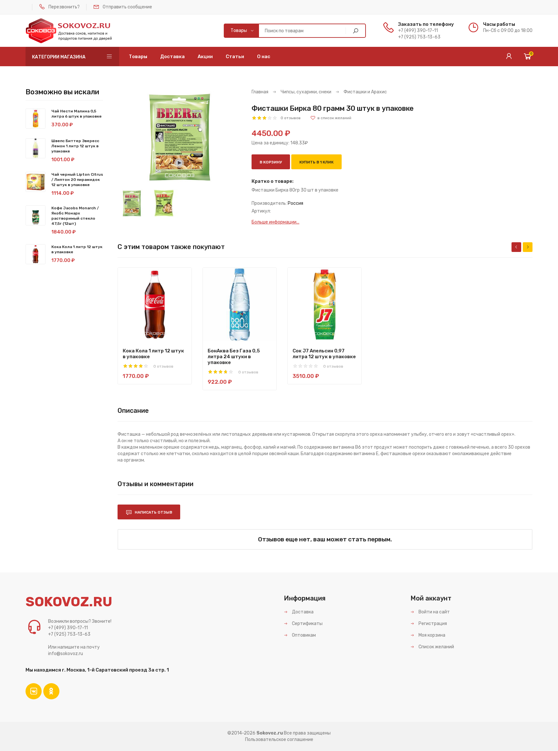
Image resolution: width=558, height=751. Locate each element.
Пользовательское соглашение (279, 739)
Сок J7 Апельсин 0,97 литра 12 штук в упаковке (324, 354)
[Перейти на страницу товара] (154, 304)
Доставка (302, 612)
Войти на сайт (434, 612)
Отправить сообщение (127, 7)
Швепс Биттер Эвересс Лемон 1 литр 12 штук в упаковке (75, 146)
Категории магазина (59, 57)
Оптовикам (303, 635)
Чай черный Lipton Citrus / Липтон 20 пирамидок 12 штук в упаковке (77, 179)
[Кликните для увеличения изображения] (179, 137)
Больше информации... (275, 222)
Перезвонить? (64, 7)
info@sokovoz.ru (65, 653)
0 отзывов (291, 118)
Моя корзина (431, 635)
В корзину (271, 162)
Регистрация (432, 623)
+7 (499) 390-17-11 (418, 30)
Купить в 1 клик (316, 162)
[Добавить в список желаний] (330, 117)
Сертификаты (307, 623)
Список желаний (436, 647)
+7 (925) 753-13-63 (419, 37)
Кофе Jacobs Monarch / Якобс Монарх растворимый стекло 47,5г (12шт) (75, 216)
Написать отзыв (153, 512)
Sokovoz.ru (269, 733)
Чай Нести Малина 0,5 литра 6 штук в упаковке (76, 114)
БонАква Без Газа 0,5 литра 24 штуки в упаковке (234, 356)
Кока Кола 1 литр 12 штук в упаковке (153, 354)
